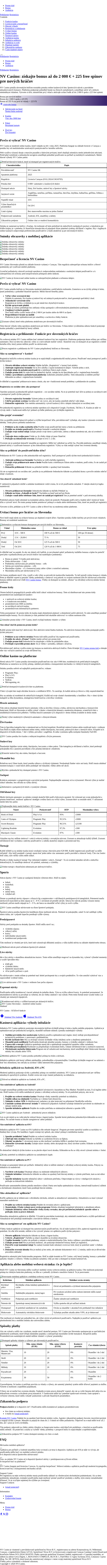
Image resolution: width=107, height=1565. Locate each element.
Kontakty (9, 1496)
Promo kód (9, 5)
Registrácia (14, 15)
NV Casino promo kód (89, 648)
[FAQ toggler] (1, 1448)
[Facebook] (1, 1514)
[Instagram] (7, 1514)
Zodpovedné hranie (13, 1498)
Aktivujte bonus (9, 104)
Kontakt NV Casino (8, 1418)
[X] (4, 1514)
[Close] (2, 54)
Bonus (8, 8)
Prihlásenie (4, 15)
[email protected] (21, 1414)
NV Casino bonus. (33, 580)
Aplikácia (9, 10)
